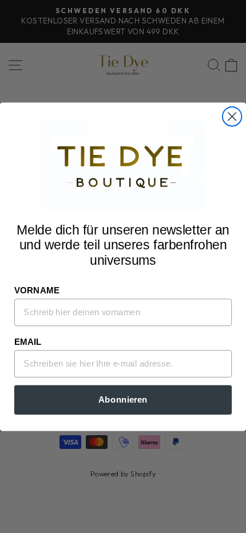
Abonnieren (123, 399)
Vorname (36, 290)
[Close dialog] (232, 116)
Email (28, 341)
